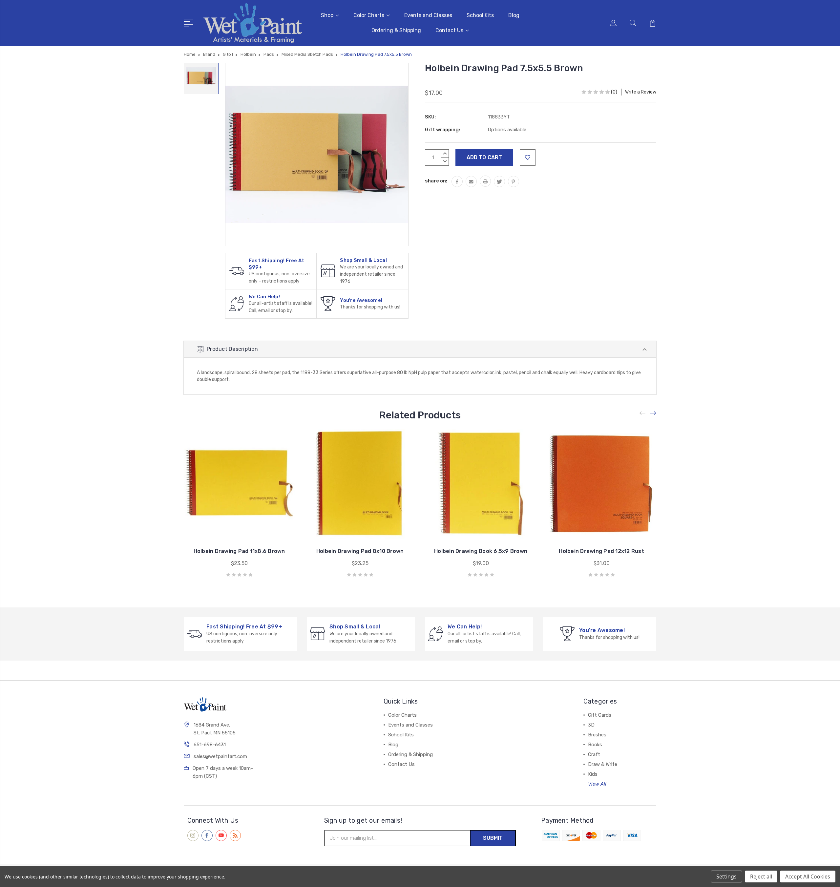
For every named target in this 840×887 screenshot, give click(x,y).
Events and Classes (428, 15)
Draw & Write (602, 764)
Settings (726, 876)
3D (591, 725)
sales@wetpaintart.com (220, 756)
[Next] (653, 413)
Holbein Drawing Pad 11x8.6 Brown (239, 551)
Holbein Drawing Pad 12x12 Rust (601, 551)
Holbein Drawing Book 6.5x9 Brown (480, 551)
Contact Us (449, 30)
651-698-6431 (210, 745)
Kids (593, 774)
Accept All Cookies (807, 876)
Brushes (597, 735)
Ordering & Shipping (396, 30)
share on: (436, 181)
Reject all (761, 876)
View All (597, 784)
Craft (594, 754)
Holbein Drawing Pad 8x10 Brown (360, 551)
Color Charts (368, 15)
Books (595, 745)
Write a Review (640, 92)
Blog (513, 15)
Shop (327, 15)
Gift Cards (599, 715)
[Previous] (643, 413)
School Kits (480, 15)
